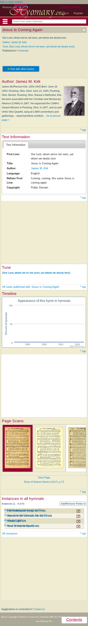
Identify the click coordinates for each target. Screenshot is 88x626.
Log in (65, 13)
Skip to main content (11, 2)
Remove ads (9, 7)
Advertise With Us (48, 617)
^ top (83, 129)
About (4, 617)
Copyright (13, 617)
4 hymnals (22, 50)
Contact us (39, 609)
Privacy (22, 617)
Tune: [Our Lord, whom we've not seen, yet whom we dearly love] (38, 46)
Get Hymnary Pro (44, 621)
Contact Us (33, 617)
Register (78, 13)
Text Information (15, 144)
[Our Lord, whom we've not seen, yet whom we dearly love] (36, 272)
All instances (10, 533)
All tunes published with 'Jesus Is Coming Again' (30, 286)
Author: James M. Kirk (14, 42)
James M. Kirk (39, 168)
